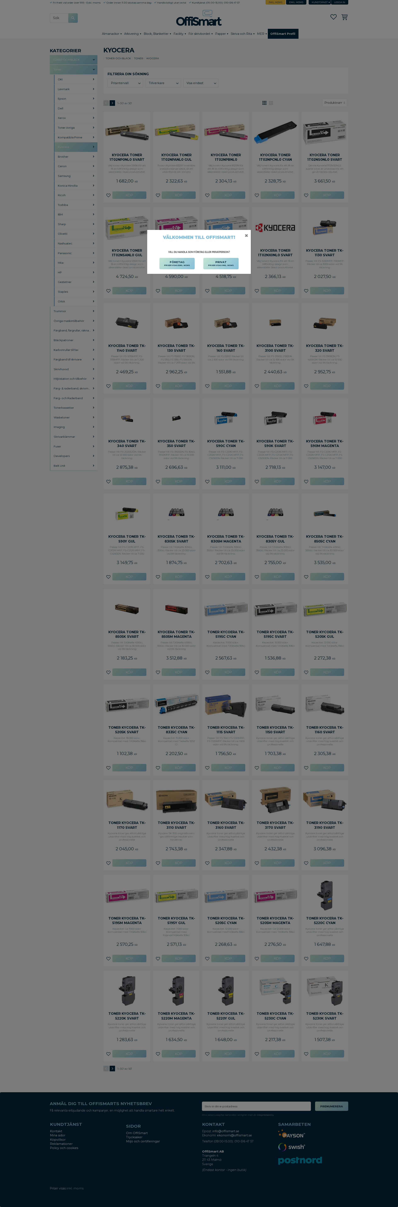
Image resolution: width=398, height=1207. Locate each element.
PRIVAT (221, 263)
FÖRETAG (177, 263)
